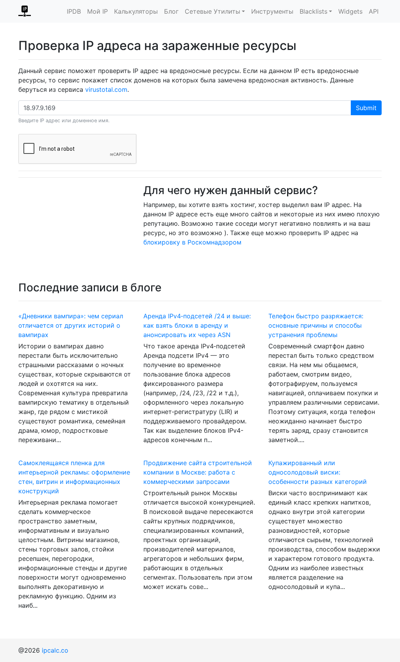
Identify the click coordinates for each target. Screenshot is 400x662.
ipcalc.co (55, 650)
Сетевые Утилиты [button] (212, 11)
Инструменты (272, 11)
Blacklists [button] (313, 11)
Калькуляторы (136, 11)
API (374, 11)
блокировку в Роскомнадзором (192, 242)
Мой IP (97, 11)
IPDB (74, 11)
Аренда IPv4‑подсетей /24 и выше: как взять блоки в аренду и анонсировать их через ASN (197, 325)
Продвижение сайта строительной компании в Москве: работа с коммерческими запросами (197, 472)
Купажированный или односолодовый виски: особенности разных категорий (317, 472)
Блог (171, 11)
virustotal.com (106, 89)
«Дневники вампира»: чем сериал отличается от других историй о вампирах (70, 325)
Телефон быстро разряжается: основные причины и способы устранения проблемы (315, 325)
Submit (366, 108)
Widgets (350, 11)
